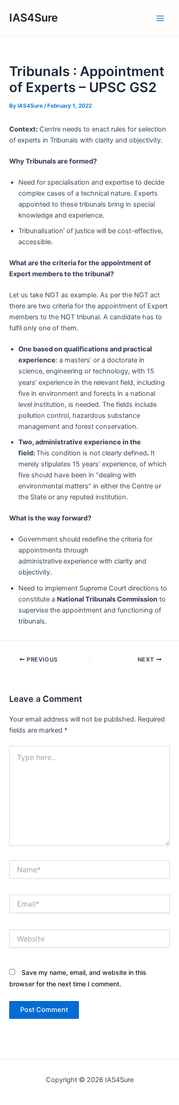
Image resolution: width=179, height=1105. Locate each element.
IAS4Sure (33, 17)
